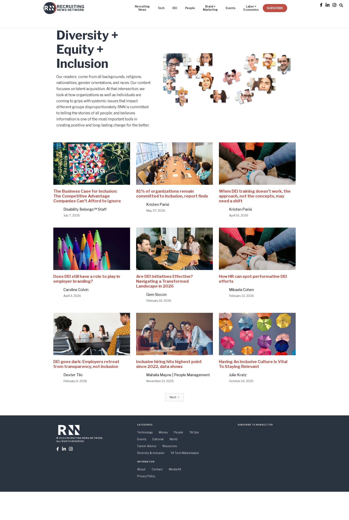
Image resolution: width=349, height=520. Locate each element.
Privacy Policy (146, 476)
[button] (341, 4)
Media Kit (175, 469)
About (141, 469)
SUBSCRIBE (275, 8)
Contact (157, 469)
